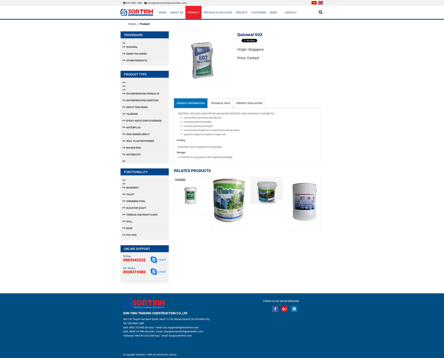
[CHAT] (154, 259)
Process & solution (217, 12)
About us (176, 12)
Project (242, 12)
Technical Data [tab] (220, 103)
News (273, 12)
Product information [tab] (191, 103)
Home (162, 12)
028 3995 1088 (134, 3)
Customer (258, 12)
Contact (291, 12)
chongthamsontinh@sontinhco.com (167, 3)
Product (193, 12)
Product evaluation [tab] (249, 103)
